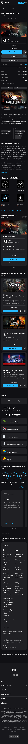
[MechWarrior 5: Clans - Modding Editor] (14, 322)
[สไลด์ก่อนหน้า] (2, 108)
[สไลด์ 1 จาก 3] (12, 528)
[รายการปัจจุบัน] (7, 108)
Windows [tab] (5, 545)
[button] (14, 172)
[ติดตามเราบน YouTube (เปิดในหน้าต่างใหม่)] (9, 401)
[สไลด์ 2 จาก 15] (14, 108)
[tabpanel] (14, 582)
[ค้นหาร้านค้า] (3, 8)
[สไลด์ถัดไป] (25, 108)
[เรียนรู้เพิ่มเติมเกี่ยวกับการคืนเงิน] (26, 68)
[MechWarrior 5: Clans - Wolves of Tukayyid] (14, 285)
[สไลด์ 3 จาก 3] (15, 528)
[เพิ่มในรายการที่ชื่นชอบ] (24, 311)
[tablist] (14, 545)
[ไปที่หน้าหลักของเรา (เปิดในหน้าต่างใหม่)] (14, 401)
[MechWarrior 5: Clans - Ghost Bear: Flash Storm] (14, 359)
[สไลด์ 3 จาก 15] (21, 108)
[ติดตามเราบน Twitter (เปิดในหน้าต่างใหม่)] (19, 401)
